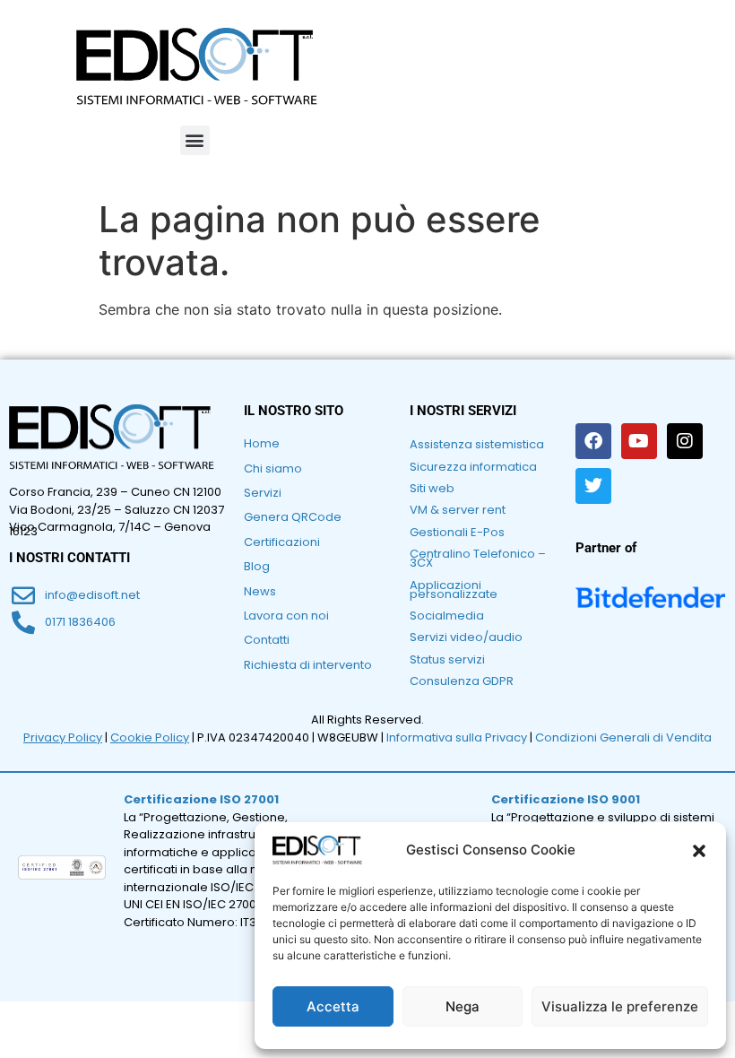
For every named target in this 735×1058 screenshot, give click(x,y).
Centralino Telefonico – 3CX (478, 558)
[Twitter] (593, 486)
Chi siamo (273, 468)
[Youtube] (639, 441)
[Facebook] (593, 441)
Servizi (262, 492)
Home (262, 443)
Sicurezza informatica (473, 466)
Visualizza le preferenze (619, 1006)
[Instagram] (685, 441)
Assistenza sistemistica (477, 444)
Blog (257, 566)
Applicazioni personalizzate (453, 590)
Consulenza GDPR (462, 680)
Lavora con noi (286, 615)
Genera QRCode (293, 516)
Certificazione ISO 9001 (565, 799)
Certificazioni (282, 542)
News (260, 591)
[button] (699, 851)
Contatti (267, 639)
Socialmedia (447, 615)
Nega (462, 1006)
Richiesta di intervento (308, 664)
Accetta (333, 1006)
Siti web (432, 488)
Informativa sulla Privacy (456, 737)
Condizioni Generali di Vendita (623, 737)
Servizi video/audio (466, 637)
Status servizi (447, 659)
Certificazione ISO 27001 (201, 799)
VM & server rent (458, 509)
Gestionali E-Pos (457, 532)
